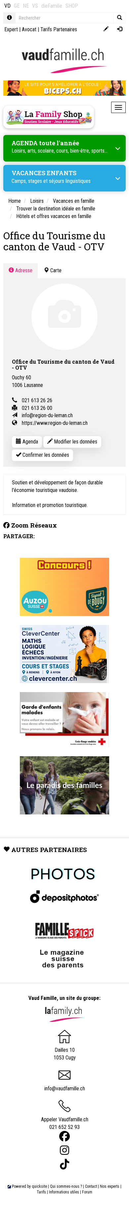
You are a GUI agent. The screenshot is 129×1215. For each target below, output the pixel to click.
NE (26, 6)
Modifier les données (75, 441)
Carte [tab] (55, 270)
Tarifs (41, 1192)
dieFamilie (51, 6)
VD (7, 6)
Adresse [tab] (23, 270)
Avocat (29, 29)
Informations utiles (64, 1192)
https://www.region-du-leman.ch (55, 423)
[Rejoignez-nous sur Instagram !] (64, 1150)
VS (35, 6)
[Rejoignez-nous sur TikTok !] (64, 1164)
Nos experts (109, 1186)
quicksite (39, 1186)
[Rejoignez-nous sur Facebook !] (64, 1136)
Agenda (29, 441)
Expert (11, 29)
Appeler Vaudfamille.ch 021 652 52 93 (64, 1123)
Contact (91, 1186)
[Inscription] (106, 29)
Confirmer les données (45, 455)
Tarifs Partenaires (58, 29)
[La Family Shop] (48, 117)
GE (17, 6)
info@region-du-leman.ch (47, 415)
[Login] (119, 29)
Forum (87, 1192)
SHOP (71, 6)
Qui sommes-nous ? (66, 1186)
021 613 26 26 (37, 400)
